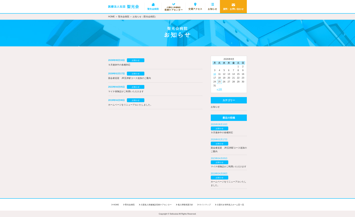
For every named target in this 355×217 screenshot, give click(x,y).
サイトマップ (205, 205)
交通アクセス (195, 9)
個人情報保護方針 (185, 205)
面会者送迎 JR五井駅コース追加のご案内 (129, 78)
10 (214, 74)
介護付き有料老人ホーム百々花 (230, 205)
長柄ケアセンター (173, 8)
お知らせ (212, 9)
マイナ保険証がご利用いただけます (126, 91)
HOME (111, 16)
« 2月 (219, 89)
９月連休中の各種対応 (119, 65)
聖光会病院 (153, 9)
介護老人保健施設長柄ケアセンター (156, 205)
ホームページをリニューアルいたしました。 (130, 105)
